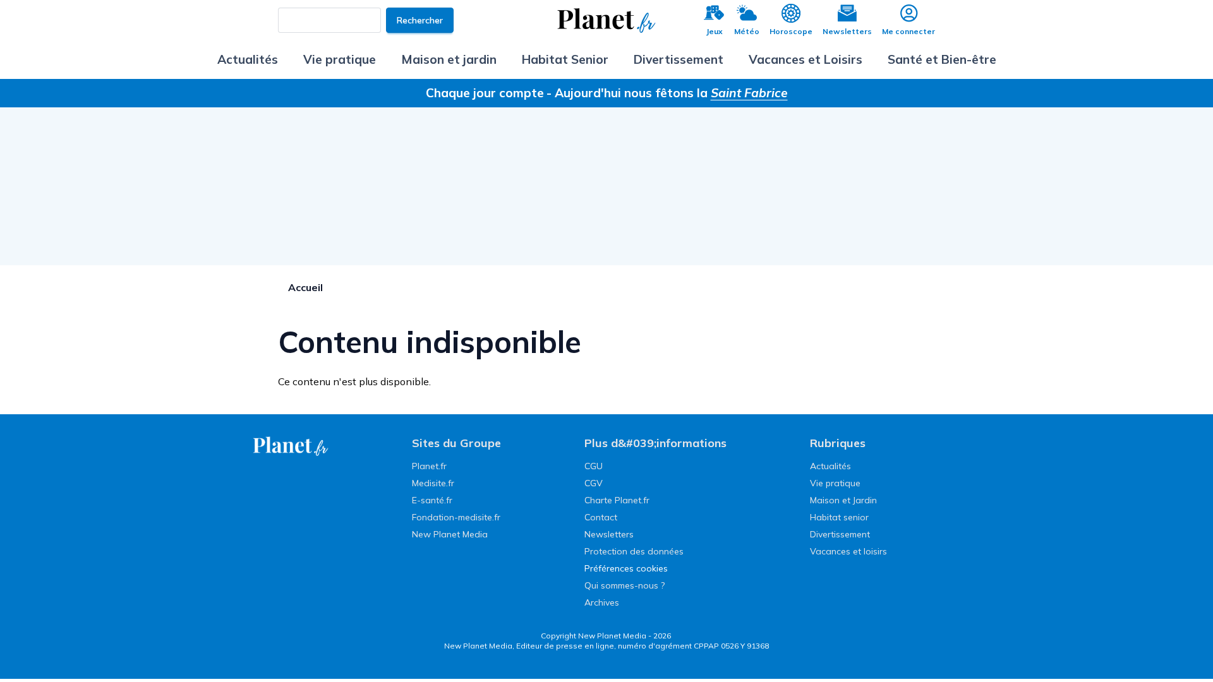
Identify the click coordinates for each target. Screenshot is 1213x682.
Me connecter (908, 31)
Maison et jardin (449, 59)
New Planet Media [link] (450, 534)
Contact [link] (600, 517)
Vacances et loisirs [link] (848, 551)
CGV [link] (593, 483)
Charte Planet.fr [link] (616, 500)
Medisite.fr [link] (433, 483)
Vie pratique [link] (835, 483)
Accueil (305, 287)
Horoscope (790, 31)
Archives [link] (601, 602)
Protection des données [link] (634, 551)
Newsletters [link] (609, 534)
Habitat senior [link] (839, 517)
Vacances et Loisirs (805, 59)
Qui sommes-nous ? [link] (624, 585)
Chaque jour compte (485, 92)
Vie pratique (339, 59)
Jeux (714, 31)
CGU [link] (593, 466)
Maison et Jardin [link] (843, 500)
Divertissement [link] (840, 534)
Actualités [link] (830, 466)
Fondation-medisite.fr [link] (456, 517)
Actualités (247, 59)
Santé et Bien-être (942, 59)
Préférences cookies (626, 568)
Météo (746, 31)
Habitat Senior (565, 59)
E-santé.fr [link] (432, 500)
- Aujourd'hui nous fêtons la (667, 92)
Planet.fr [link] (429, 466)
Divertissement (678, 59)
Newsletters (847, 31)
